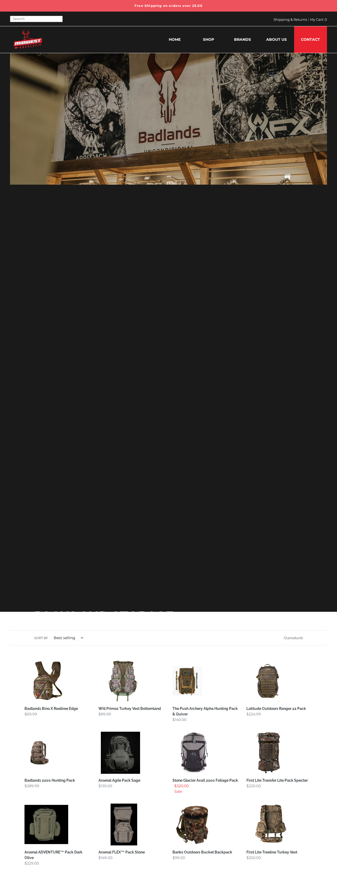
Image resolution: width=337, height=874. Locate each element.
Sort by (41, 638)
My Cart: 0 (318, 19)
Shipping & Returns (290, 19)
